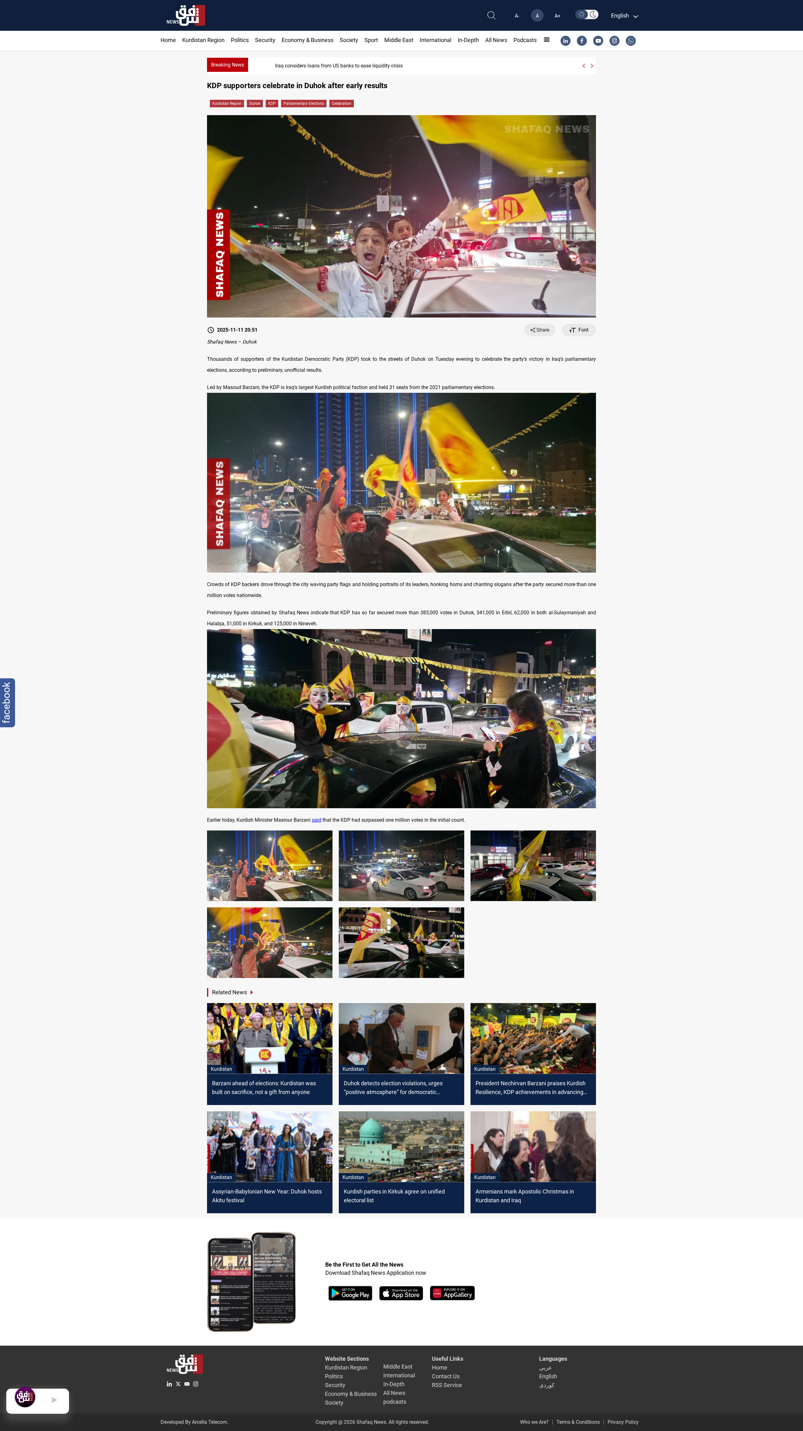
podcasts (525, 40)
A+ (558, 16)
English (548, 1376)
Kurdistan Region (203, 40)
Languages (553, 1358)
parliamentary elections (304, 103)
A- (517, 16)
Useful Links (447, 1358)
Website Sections (347, 1358)
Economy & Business (307, 40)
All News (496, 40)
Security (265, 40)
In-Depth (468, 40)
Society (349, 40)
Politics (240, 40)
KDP (272, 103)
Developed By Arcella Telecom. (194, 1422)
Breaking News (227, 65)
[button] (584, 65)
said (316, 820)
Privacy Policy (623, 1422)
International (435, 40)
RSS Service (447, 1385)
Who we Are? (534, 1422)
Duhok (254, 103)
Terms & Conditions (578, 1422)
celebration (341, 103)
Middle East (398, 40)
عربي (545, 1367)
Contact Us (446, 1376)
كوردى (547, 1385)
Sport (371, 40)
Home (168, 40)
